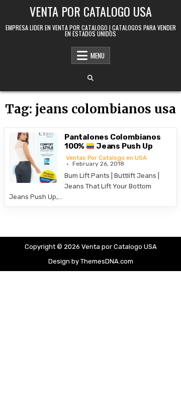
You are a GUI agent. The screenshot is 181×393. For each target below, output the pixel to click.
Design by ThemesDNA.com (90, 261)
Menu (97, 55)
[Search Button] (90, 78)
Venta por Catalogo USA (91, 11)
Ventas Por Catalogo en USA (106, 158)
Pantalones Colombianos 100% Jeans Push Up (112, 142)
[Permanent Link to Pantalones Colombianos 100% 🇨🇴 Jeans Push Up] (34, 158)
